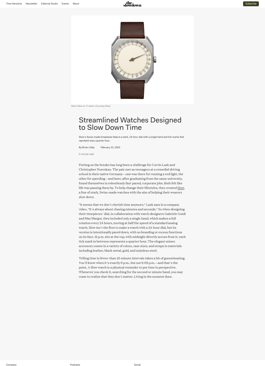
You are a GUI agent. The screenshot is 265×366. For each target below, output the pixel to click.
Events (65, 4)
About (76, 4)
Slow (180, 187)
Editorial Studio (49, 4)
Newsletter (31, 4)
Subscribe (251, 4)
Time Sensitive (14, 4)
